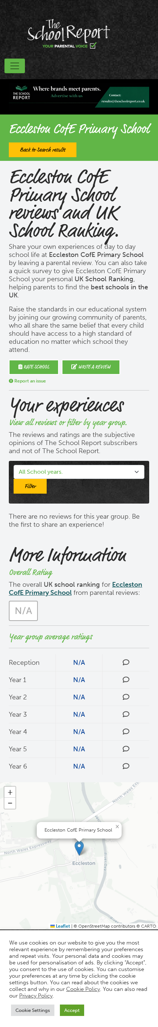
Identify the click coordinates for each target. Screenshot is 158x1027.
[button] (79, 848)
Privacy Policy (36, 995)
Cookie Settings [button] (32, 1010)
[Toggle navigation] (14, 66)
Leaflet (62, 926)
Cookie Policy (83, 989)
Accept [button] (72, 1010)
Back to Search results (42, 150)
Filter (30, 486)
